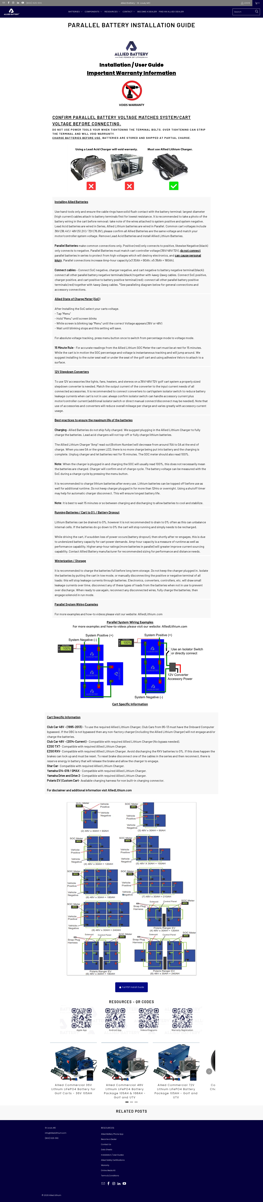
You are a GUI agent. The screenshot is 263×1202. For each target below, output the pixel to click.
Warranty (105, 1165)
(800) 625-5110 (34, 3)
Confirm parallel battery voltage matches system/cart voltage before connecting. (121, 120)
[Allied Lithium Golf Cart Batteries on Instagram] (13, 3)
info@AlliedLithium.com (55, 1133)
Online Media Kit (108, 1170)
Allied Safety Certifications (113, 1160)
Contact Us (106, 1144)
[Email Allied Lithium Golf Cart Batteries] (3, 3)
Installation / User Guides (112, 1155)
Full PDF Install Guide (133, 987)
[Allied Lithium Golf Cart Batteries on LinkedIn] (18, 3)
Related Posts (131, 1111)
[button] (75, 11)
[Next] (209, 1071)
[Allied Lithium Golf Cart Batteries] (11, 12)
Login (247, 3)
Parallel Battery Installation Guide (131, 24)
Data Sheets (106, 1149)
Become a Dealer (109, 1139)
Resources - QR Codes (131, 1002)
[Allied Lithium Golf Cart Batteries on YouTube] (22, 3)
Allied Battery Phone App (112, 1134)
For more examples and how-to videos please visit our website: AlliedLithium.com (109, 609)
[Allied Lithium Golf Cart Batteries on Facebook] (8, 3)
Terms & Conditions (110, 1175)
